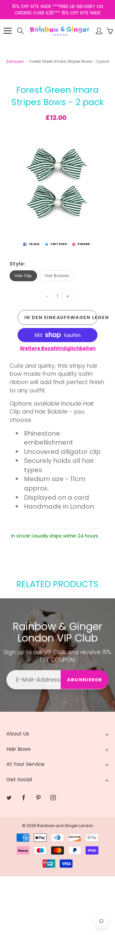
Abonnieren (81, 122)
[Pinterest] (67, 143)
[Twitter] (40, 143)
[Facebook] (53, 143)
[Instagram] (81, 143)
